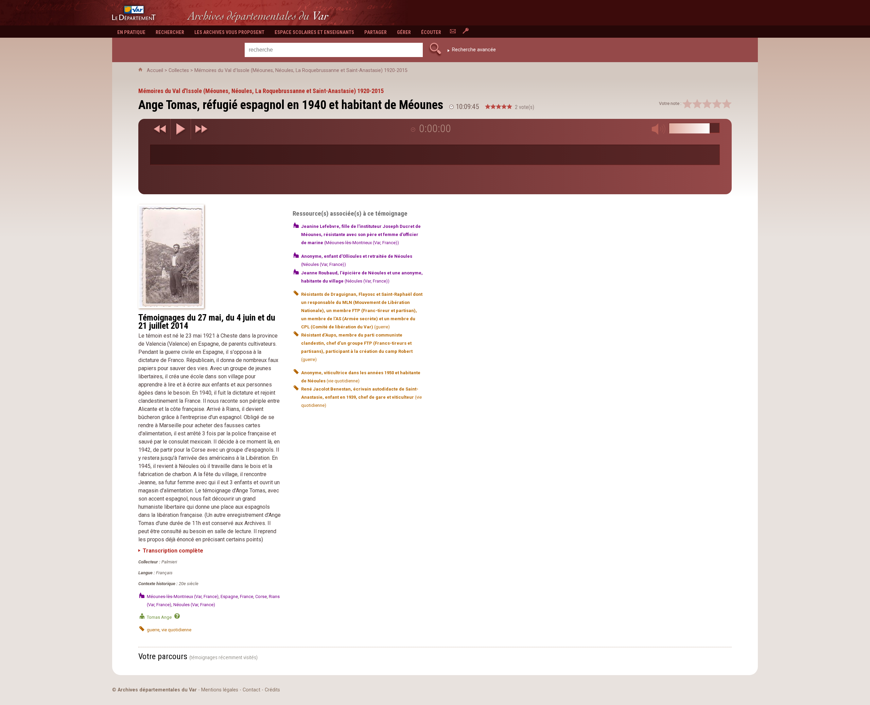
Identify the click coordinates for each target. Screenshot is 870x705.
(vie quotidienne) (361, 397)
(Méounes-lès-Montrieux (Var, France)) (361, 234)
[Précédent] (160, 129)
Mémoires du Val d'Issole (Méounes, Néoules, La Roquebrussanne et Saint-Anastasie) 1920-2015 (300, 70)
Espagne (229, 596)
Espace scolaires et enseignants (314, 32)
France (246, 596)
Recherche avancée (474, 50)
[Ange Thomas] (209, 256)
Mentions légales (219, 690)
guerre (153, 629)
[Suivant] (201, 129)
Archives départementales (258, 15)
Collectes (179, 70)
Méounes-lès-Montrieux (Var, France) (183, 596)
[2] (697, 103)
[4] (717, 103)
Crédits (272, 690)
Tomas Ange (159, 617)
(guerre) (361, 310)
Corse (261, 596)
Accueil (155, 70)
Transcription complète (173, 550)
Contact (251, 690)
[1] (687, 103)
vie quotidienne (176, 629)
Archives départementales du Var (157, 690)
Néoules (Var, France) (194, 604)
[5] (727, 103)
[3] (707, 103)
